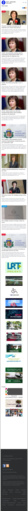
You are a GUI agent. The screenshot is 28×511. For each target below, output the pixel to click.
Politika (17, 489)
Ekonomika (5, 494)
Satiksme (23, 500)
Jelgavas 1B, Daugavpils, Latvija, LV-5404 (12, 458)
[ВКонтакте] (23, 7)
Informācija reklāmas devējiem (10, 472)
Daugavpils (10, 489)
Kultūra (4, 504)
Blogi (24, 502)
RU (23, 2)
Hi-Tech (19, 502)
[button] (25, 2)
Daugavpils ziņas (6, 498)
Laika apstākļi (5, 500)
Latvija (3, 489)
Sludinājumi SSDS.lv (21, 504)
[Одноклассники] (25, 7)
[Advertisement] (14, 434)
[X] (24, 7)
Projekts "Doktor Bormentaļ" (19, 498)
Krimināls (23, 489)
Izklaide (24, 494)
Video (24, 492)
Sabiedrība (4, 492)
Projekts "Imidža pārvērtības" (9, 502)
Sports (11, 492)
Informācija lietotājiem (8, 469)
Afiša (15, 500)
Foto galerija (11, 504)
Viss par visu (18, 492)
